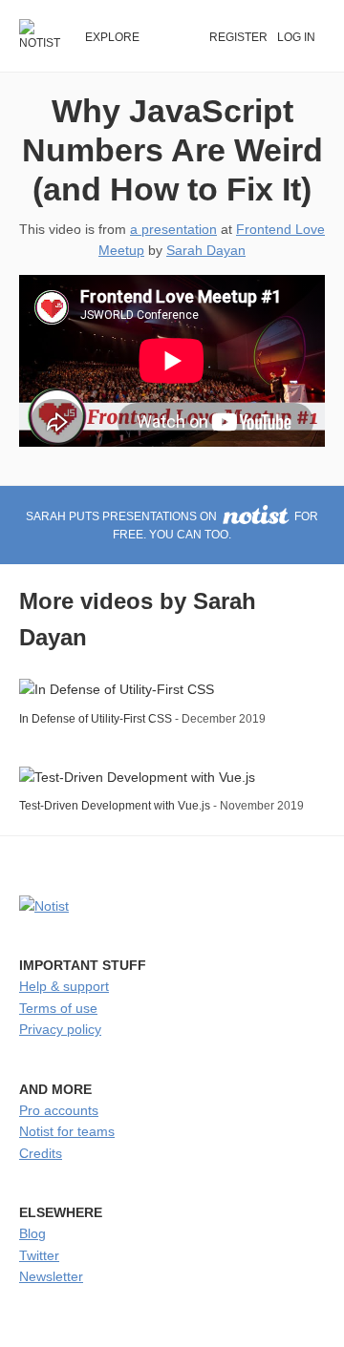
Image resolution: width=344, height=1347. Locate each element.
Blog (32, 1233)
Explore (112, 37)
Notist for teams (67, 1131)
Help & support (64, 986)
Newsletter (51, 1276)
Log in (296, 37)
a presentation (173, 229)
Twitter (39, 1255)
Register (238, 37)
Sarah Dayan (206, 250)
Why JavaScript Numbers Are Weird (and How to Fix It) (172, 150)
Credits (40, 1153)
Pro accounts (58, 1110)
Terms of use (58, 1008)
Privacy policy (60, 1029)
